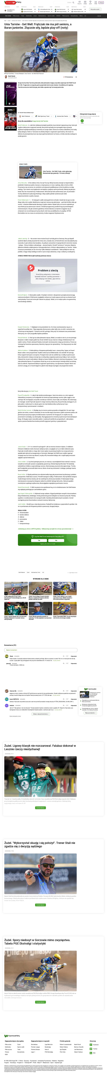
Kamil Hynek (11, 76)
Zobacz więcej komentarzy (40, 714)
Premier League (35, 1047)
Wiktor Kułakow (23, 350)
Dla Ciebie (8, 16)
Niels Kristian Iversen (24, 410)
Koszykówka (74, 16)
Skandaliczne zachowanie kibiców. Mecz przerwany (90, 701)
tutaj (35, 1071)
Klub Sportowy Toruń (35, 572)
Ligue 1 (33, 1052)
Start (5, 20)
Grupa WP (14, 1060)
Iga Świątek (63, 1049)
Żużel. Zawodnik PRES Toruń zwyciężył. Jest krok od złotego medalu (65, 617)
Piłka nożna (16, 16)
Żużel (35, 16)
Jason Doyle (22, 446)
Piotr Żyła (62, 1052)
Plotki (34, 1062)
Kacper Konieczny (23, 327)
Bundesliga (48, 1047)
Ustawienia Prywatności (44, 1060)
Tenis (22, 16)
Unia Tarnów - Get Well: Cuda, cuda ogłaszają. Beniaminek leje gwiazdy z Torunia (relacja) (57, 172)
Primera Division (35, 1049)
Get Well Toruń (33, 391)
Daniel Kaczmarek (23, 487)
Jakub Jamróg (22, 238)
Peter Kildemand (23, 200)
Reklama (54, 1060)
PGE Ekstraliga (49, 1052)
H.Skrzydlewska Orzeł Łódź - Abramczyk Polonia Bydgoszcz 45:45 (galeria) (15, 598)
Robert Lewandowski (65, 1044)
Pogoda (6, 1062)
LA (85, 16)
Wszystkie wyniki (95, 9)
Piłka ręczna (65, 16)
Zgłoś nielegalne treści (15, 716)
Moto (81, 16)
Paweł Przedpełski (24, 395)
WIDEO (58, 16)
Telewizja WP (28, 1062)
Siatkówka (29, 16)
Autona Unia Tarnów (16, 20)
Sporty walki (51, 16)
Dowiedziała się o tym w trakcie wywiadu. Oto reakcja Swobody (90, 709)
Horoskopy (13, 1062)
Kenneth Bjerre (22, 295)
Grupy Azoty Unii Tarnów (40, 121)
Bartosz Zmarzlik (78, 1047)
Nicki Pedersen (22, 125)
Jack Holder (21, 504)
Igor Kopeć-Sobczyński (25, 493)
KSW (6, 1054)
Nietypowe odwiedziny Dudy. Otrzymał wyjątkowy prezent (89, 705)
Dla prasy (26, 1060)
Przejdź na (9, 2)
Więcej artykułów (90, 713)
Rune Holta (21, 474)
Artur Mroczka (22, 183)
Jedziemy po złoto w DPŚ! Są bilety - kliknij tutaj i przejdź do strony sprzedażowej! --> (45, 529)
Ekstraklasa (34, 1044)
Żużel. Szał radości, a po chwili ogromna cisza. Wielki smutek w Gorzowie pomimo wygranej (62, 598)
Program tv (20, 1062)
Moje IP (39, 1062)
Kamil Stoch (77, 1044)
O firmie (21, 1060)
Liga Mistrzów (49, 1044)
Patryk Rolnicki (22, 337)
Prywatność (33, 1060)
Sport (52, 1062)
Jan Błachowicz (78, 1049)
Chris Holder (22, 461)
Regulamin (61, 1060)
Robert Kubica (64, 1047)
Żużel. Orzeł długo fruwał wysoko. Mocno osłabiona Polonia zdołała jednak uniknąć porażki (39, 598)
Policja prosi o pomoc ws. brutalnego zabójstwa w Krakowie (95, 694)
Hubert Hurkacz (78, 1052)
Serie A (47, 1049)
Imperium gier (58, 1062)
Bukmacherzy (42, 16)
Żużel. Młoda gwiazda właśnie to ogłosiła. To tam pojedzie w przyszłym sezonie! (40, 618)
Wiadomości (46, 1062)
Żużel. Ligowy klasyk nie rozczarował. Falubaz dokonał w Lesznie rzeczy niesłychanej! (15, 618)
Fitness (7, 1052)
